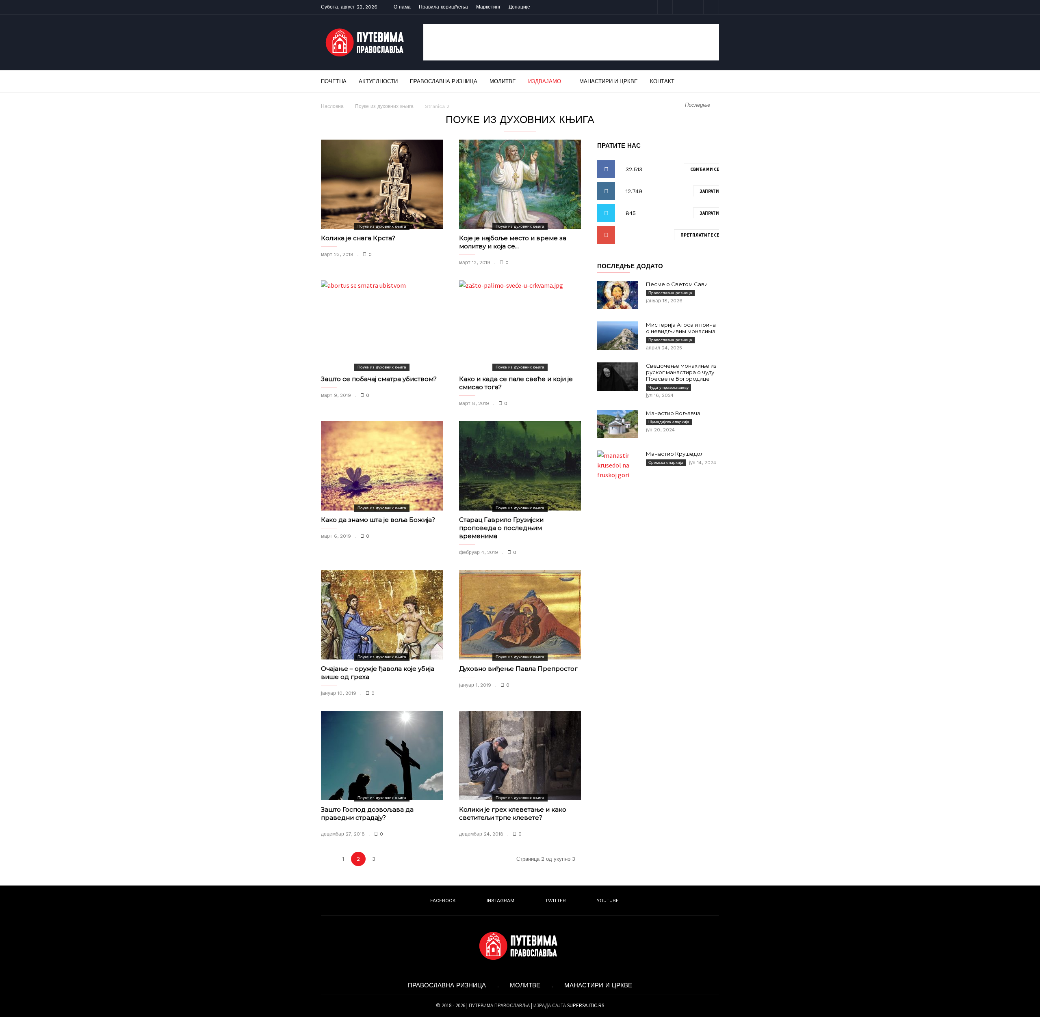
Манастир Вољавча (673, 413)
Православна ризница (443, 81)
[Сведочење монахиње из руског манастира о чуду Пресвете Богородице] (617, 376)
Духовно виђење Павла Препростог (518, 668)
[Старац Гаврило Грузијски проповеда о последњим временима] (520, 466)
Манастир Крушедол (675, 453)
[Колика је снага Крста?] (382, 184)
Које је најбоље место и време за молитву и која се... (512, 242)
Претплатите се (699, 235)
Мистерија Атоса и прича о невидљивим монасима (681, 327)
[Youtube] (711, 7)
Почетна (334, 81)
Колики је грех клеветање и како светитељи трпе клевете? (512, 813)
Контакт (662, 81)
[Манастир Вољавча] (617, 424)
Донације (519, 7)
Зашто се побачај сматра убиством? (379, 379)
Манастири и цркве (608, 81)
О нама (402, 7)
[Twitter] (696, 7)
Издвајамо (544, 81)
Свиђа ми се (704, 169)
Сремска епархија (665, 462)
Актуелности (378, 81)
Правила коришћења (443, 7)
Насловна (332, 106)
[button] (708, 81)
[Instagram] (680, 7)
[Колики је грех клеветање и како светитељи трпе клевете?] (520, 755)
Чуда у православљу (668, 387)
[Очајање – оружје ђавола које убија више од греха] (382, 614)
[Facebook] (665, 7)
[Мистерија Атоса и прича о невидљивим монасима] (617, 335)
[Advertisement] (571, 42)
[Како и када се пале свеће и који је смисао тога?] (520, 325)
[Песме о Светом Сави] (617, 295)
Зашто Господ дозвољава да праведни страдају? (367, 813)
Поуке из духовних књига (384, 106)
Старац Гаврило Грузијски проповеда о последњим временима (501, 528)
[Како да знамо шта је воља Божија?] (382, 466)
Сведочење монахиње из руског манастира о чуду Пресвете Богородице (681, 372)
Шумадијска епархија (668, 422)
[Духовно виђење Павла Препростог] (520, 614)
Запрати (709, 191)
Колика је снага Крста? (358, 238)
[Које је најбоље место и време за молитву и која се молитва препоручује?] (520, 184)
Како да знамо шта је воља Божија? (378, 520)
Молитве (503, 81)
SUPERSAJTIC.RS (585, 1005)
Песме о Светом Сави (677, 284)
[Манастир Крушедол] (617, 465)
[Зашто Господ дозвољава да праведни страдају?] (382, 755)
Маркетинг (488, 7)
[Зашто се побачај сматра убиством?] (382, 325)
